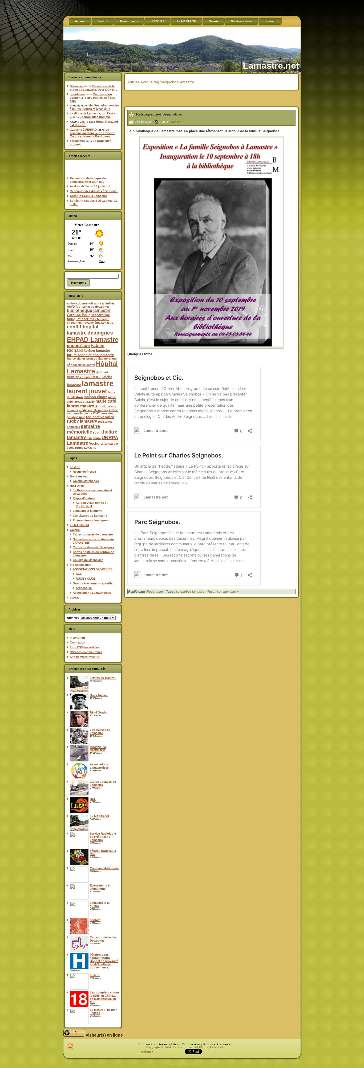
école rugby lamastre (81, 447)
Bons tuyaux (79, 476)
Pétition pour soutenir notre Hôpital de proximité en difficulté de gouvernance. (104, 961)
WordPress (189, 1063)
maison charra (95, 397)
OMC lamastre (103, 413)
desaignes (100, 333)
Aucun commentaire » (223, 591)
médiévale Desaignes (93, 410)
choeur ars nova (78, 322)
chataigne (102, 319)
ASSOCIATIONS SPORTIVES (92, 569)
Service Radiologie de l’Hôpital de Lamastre (103, 837)
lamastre (98, 383)
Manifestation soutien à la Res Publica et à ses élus (92, 97)
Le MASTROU (79, 525)
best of (75, 467)
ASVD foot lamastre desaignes (88, 306)
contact (75, 597)
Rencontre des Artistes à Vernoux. (94, 191)
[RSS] (69, 1047)
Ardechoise (84, 587)
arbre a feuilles (104, 303)
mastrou (88, 406)
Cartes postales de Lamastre (93, 534)
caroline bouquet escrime (88, 317)
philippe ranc (76, 417)
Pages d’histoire (84, 498)
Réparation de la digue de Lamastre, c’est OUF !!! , (93, 88)
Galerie (75, 529)
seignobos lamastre (190, 591)
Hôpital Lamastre (92, 367)
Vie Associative (80, 564)
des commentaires (86, 652)
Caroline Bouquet (81, 315)
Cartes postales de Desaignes (93, 547)
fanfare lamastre (97, 351)
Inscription (77, 637)
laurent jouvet (87, 391)
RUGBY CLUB (85, 578)
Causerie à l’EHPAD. (84, 129)
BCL (79, 573)
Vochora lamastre (103, 444)
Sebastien (77, 86)
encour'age (78, 345)
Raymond (175, 121)
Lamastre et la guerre (87, 510)
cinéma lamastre (101, 322)
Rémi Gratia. (98, 712)
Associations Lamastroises (92, 592)
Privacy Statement (217, 1044)
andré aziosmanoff (80, 303)
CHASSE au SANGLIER (98, 748)
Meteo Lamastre (86, 225)
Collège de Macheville (88, 560)
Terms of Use (169, 1044)
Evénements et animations (100, 887)
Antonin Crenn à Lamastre (88, 195)
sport (96, 432)
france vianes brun (80, 358)
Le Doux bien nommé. (95, 116)
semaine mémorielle (83, 429)
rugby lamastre (82, 421)
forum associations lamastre (90, 355)
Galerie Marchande (86, 481)
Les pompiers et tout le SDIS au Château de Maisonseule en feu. (104, 997)
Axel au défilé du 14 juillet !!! (90, 186)
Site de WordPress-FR (85, 656)
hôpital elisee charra (81, 364)
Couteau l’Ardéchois (104, 868)
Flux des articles (84, 647)
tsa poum (94, 438)
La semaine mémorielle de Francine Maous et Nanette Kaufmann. (92, 133)
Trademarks (191, 1044)
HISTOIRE (77, 485)
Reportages (155, 591)
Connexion (77, 642)
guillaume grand (105, 358)
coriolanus (77, 94)
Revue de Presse (84, 471)
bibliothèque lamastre (89, 310)
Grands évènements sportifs (93, 583)
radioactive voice (100, 417)
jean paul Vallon (90, 377)
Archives (73, 617)
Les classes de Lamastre (90, 515)
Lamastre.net (271, 65)
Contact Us (147, 1044)
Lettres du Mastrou (103, 677)
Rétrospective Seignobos (159, 114)
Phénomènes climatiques (90, 520)
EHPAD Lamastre (92, 339)
